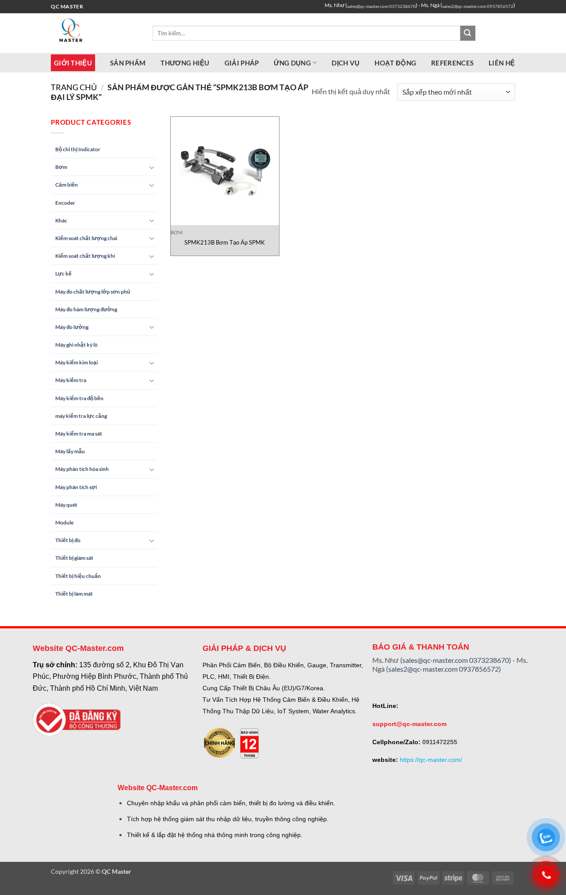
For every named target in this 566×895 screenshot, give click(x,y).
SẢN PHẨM (127, 63)
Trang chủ (74, 87)
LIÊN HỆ (502, 63)
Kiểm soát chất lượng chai (86, 238)
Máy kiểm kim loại (76, 362)
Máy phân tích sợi (76, 487)
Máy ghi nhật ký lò (76, 344)
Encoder (65, 202)
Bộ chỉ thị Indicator (77, 149)
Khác (61, 220)
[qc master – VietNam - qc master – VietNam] (95, 33)
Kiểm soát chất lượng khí (85, 255)
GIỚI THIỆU (73, 63)
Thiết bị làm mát (74, 593)
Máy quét (66, 504)
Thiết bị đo (67, 540)
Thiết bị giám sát (74, 558)
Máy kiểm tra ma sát (78, 433)
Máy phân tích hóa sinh (82, 469)
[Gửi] (467, 33)
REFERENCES (452, 63)
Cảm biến (66, 184)
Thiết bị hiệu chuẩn (78, 576)
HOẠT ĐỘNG (395, 63)
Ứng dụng (292, 63)
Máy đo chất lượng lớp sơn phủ (92, 291)
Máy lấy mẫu (70, 451)
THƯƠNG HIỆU (185, 63)
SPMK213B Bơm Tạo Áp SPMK (224, 242)
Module (64, 522)
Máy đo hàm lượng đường (86, 309)
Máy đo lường (71, 327)
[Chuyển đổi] (151, 167)
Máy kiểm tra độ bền (79, 398)
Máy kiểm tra (70, 380)
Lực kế (63, 273)
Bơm (61, 167)
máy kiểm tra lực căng (81, 416)
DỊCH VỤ (345, 63)
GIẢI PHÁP (242, 63)
